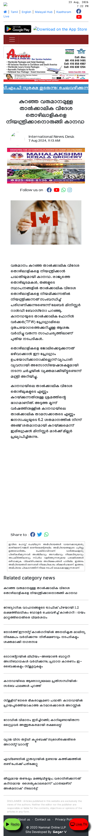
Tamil (14, 12)
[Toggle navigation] (12, 39)
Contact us (42, 819)
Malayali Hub (44, 12)
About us (23, 819)
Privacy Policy (65, 819)
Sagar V (60, 832)
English (26, 12)
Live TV (81, 824)
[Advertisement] (46, 490)
